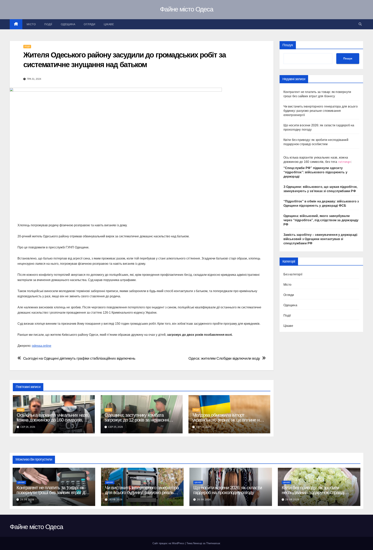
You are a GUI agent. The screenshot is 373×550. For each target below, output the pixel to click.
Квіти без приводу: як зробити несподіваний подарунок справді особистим (313, 492)
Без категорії (292, 274)
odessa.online (41, 345)
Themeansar (213, 543)
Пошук (287, 45)
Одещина (68, 24)
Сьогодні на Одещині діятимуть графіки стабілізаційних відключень (79, 358)
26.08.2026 (27, 499)
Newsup (197, 543)
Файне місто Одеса (186, 9)
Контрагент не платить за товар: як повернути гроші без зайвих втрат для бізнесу (53, 492)
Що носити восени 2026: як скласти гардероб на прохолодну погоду (227, 490)
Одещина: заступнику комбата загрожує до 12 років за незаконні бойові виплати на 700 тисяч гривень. (141, 419)
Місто (31, 24)
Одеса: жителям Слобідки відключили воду (224, 358)
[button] (360, 24)
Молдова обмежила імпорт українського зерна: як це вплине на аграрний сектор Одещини (227, 419)
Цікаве (109, 24)
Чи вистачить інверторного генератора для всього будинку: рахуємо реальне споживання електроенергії (320, 111)
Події (48, 24)
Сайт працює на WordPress (169, 543)
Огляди (89, 24)
